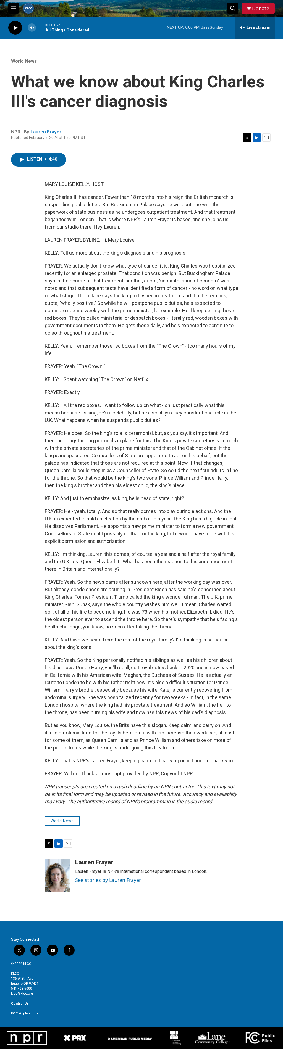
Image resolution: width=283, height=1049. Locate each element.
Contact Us (19, 1003)
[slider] (40, 27)
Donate (260, 8)
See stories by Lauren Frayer (108, 880)
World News (24, 61)
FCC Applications (24, 1013)
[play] (15, 28)
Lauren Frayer (45, 131)
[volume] (31, 28)
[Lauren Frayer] (57, 875)
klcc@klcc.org (22, 993)
